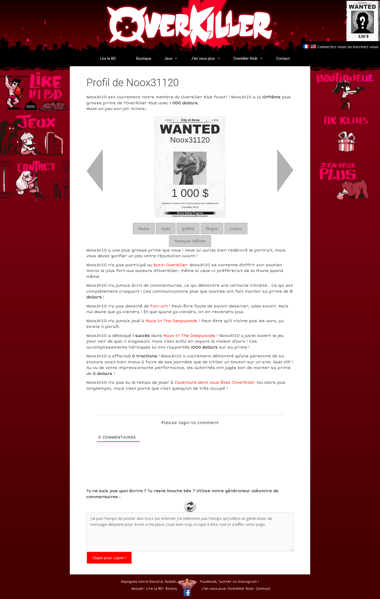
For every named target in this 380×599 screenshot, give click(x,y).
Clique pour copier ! (109, 557)
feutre (143, 228)
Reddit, (170, 582)
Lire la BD (108, 58)
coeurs (236, 228)
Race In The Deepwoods (171, 321)
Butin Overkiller (170, 265)
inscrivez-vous (365, 46)
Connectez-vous (331, 46)
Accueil (137, 589)
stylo (165, 228)
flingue (212, 228)
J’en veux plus (203, 58)
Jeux (168, 58)
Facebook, (208, 582)
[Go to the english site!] (313, 47)
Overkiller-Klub (245, 58)
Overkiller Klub (240, 589)
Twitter (225, 582)
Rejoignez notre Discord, (142, 582)
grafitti (188, 228)
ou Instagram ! (246, 582)
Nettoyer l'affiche (190, 240)
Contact (283, 58)
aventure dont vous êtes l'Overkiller (216, 382)
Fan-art (159, 306)
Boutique (143, 58)
